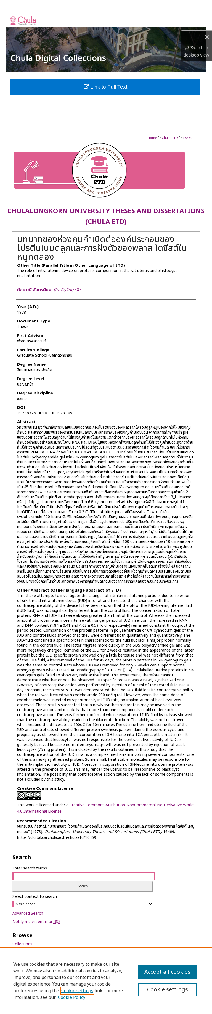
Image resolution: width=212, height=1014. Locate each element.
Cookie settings (77, 991)
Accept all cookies (167, 972)
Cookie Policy (71, 997)
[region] (106, 980)
